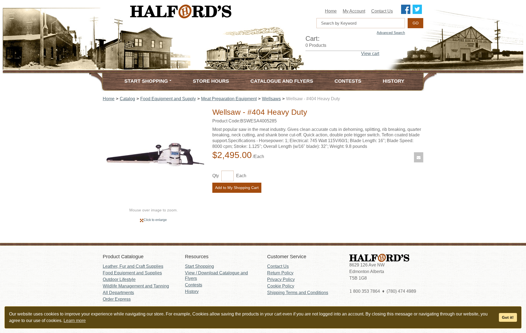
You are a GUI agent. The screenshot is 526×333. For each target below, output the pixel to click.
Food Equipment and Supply (168, 98)
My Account (354, 11)
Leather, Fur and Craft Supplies (133, 266)
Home (331, 11)
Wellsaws (271, 98)
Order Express (117, 299)
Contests (348, 81)
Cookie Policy (280, 286)
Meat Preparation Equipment (229, 98)
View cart (370, 53)
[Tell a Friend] (418, 157)
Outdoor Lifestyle (119, 279)
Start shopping (146, 81)
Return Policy (280, 273)
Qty (215, 175)
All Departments (118, 292)
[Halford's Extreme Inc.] (208, 11)
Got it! (508, 317)
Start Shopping (199, 266)
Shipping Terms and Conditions (297, 292)
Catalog (127, 98)
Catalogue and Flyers (281, 81)
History (393, 81)
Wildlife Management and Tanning (136, 286)
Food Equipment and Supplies (132, 273)
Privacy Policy (281, 279)
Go (416, 23)
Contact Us (382, 11)
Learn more (75, 320)
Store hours (211, 81)
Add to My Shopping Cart (237, 187)
